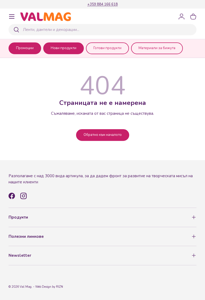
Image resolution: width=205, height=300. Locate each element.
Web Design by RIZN (49, 287)
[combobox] (102, 29)
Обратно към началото (103, 134)
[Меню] (12, 16)
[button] (193, 16)
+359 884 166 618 (102, 4)
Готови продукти (107, 48)
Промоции (25, 48)
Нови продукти (63, 48)
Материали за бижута (157, 48)
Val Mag (25, 287)
